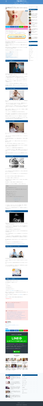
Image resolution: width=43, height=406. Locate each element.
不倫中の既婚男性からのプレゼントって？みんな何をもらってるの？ (34, 27)
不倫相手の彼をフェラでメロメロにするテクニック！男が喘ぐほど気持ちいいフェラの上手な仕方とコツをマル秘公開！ (34, 23)
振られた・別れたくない (31, 57)
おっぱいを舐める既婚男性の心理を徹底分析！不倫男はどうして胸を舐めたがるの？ (34, 29)
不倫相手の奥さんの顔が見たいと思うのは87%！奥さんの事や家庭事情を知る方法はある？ (16, 317)
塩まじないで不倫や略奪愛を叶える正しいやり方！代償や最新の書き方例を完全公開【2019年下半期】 (34, 38)
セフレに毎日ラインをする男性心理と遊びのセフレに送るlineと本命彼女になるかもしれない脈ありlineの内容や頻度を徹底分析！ (34, 14)
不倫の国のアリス (21, 1)
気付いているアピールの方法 (9, 54)
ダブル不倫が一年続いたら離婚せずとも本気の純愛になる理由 (34, 17)
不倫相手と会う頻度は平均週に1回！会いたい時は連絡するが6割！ (14, 316)
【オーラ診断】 (11, 290)
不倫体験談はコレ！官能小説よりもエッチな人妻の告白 (34, 32)
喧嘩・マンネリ (30, 54)
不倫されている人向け (22, 3)
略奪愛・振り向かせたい (31, 60)
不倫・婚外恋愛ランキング (8, 323)
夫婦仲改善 (23, 387)
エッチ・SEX (30, 46)
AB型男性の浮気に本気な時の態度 (10, 307)
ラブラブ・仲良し (24, 380)
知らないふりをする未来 (8, 55)
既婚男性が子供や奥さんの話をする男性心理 (34, 11)
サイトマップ (27, 3)
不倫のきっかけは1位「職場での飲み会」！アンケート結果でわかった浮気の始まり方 (15, 315)
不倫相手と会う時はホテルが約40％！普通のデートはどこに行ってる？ (34, 20)
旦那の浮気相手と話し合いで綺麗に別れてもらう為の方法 (17, 243)
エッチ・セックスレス (24, 378)
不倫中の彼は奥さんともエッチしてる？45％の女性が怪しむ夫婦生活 (14, 314)
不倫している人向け (17, 3)
